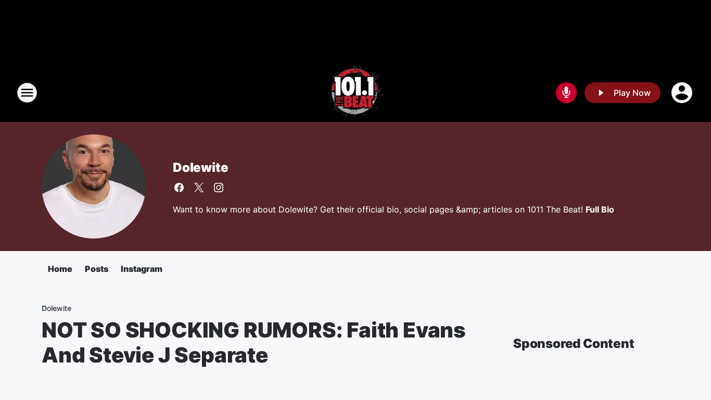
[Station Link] (355, 93)
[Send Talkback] (566, 92)
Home (60, 269)
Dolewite (200, 167)
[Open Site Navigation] (27, 92)
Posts (96, 269)
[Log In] (682, 92)
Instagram (141, 269)
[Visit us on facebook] (179, 187)
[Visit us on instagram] (218, 187)
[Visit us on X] (199, 187)
